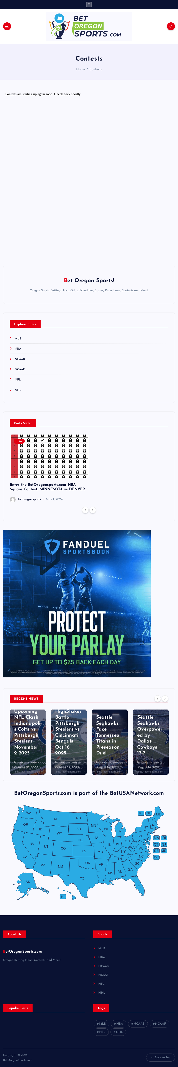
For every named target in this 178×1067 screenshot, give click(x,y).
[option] (49, 468)
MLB (18, 338)
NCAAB (20, 359)
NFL (18, 379)
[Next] (92, 510)
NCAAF (20, 369)
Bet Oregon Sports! (89, 280)
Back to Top (163, 1057)
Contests (95, 69)
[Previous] (85, 510)
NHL (18, 390)
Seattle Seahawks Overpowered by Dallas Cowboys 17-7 (149, 735)
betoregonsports (29, 499)
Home (80, 69)
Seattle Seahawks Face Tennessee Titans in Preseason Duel (108, 735)
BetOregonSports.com (22, 951)
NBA (18, 348)
